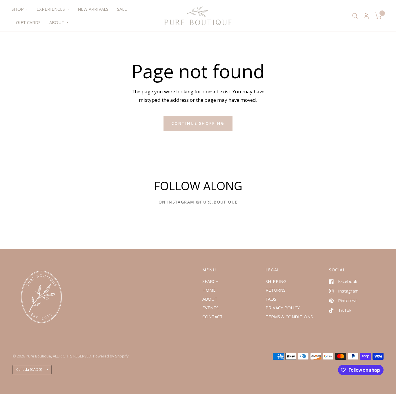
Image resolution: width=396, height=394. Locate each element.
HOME (209, 290)
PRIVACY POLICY (283, 308)
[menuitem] (22, 9)
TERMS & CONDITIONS (289, 316)
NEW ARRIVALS (93, 9)
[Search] (355, 16)
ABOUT (56, 22)
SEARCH (210, 281)
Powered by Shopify (111, 356)
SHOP (18, 9)
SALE (122, 9)
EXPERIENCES (51, 9)
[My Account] (366, 16)
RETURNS (276, 290)
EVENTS (210, 308)
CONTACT (212, 316)
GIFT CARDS (28, 22)
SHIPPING (276, 281)
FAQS (271, 299)
